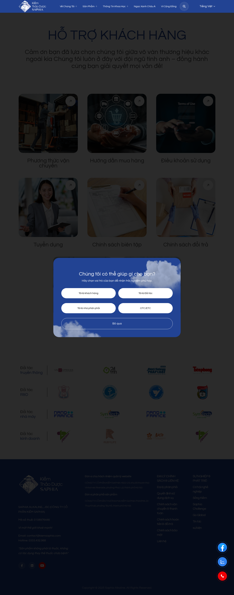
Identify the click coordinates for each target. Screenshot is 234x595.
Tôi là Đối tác (145, 293)
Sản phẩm (89, 6)
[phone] (222, 576)
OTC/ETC (145, 308)
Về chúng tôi (67, 6)
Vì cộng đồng (169, 6)
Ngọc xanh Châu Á (145, 6)
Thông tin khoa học (114, 6)
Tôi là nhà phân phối (88, 308)
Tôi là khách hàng (88, 293)
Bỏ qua (117, 323)
